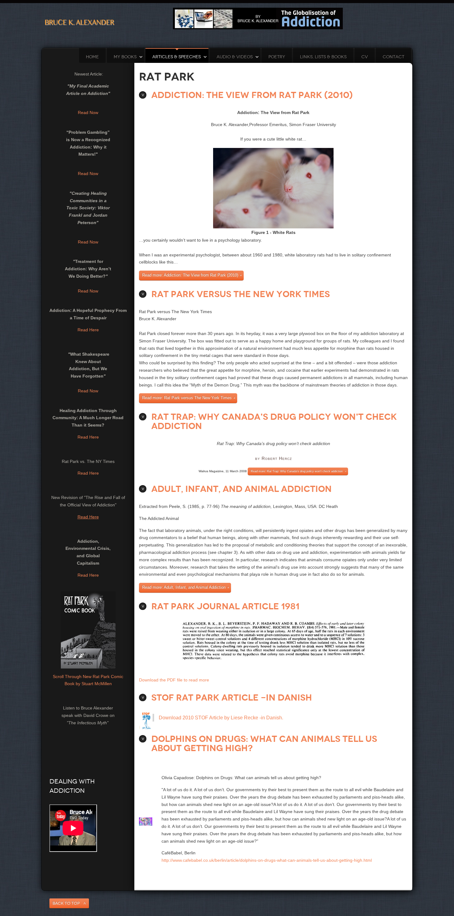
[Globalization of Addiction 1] (258, 18)
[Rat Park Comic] (88, 629)
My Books (125, 56)
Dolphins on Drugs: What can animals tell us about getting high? (264, 744)
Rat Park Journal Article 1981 (225, 606)
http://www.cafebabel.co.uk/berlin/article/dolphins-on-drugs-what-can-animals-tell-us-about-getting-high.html (267, 860)
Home (92, 56)
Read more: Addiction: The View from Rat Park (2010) (190, 275)
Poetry (276, 56)
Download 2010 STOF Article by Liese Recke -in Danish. (221, 717)
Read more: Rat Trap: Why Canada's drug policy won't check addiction (297, 471)
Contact (393, 56)
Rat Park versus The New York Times (240, 294)
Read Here (88, 329)
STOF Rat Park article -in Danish (231, 697)
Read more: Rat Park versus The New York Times (187, 398)
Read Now (88, 112)
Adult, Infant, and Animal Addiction (241, 489)
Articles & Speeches (176, 56)
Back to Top (66, 903)
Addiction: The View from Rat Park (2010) (252, 95)
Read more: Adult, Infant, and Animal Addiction (183, 587)
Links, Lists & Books (323, 56)
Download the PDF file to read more (174, 679)
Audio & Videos (234, 56)
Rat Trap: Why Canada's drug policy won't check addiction (274, 421)
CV (364, 56)
